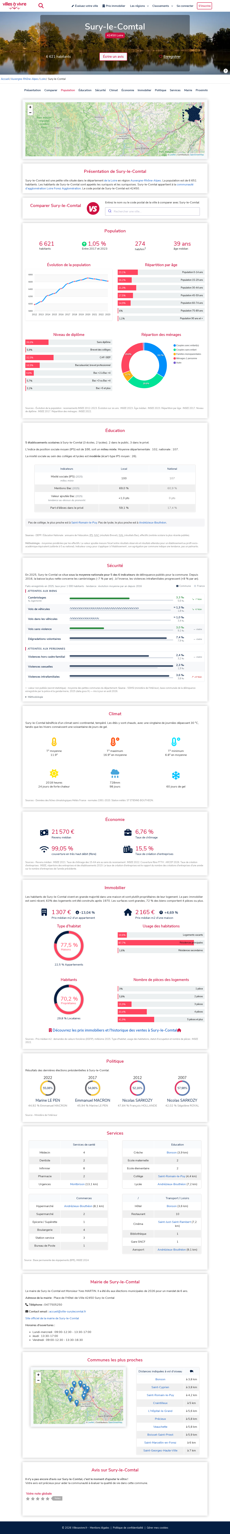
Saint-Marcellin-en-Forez (160, 1443)
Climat (113, 90)
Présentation (32, 90)
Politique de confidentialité (128, 1528)
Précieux (160, 1419)
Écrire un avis (113, 56)
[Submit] (109, 211)
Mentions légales (99, 1528)
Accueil (5, 79)
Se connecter (185, 6)
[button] (30, 107)
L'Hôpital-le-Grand (160, 1411)
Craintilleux (160, 1403)
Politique (160, 90)
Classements (160, 6)
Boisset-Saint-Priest (160, 1435)
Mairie (188, 90)
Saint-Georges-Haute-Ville (160, 1451)
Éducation (85, 90)
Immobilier (144, 90)
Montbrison (77, 1184)
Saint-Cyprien (160, 1387)
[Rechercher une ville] (41, 6)
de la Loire (110, 181)
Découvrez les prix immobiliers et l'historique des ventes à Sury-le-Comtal (114, 1030)
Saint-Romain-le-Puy (84, 522)
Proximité (202, 90)
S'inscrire (205, 6)
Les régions (137, 6)
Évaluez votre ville (86, 6)
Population (68, 90)
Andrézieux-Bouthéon (152, 522)
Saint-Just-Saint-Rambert (174, 1222)
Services (175, 90)
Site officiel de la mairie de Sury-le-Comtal (52, 1318)
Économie (127, 90)
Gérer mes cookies (157, 1528)
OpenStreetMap (197, 154)
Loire (43, 79)
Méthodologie (35, 697)
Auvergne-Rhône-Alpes (24, 79)
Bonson (172, 1153)
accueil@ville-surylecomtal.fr (67, 1312)
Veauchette (160, 1427)
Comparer (50, 90)
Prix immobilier (115, 6)
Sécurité (100, 90)
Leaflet (173, 154)
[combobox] (152, 211)
